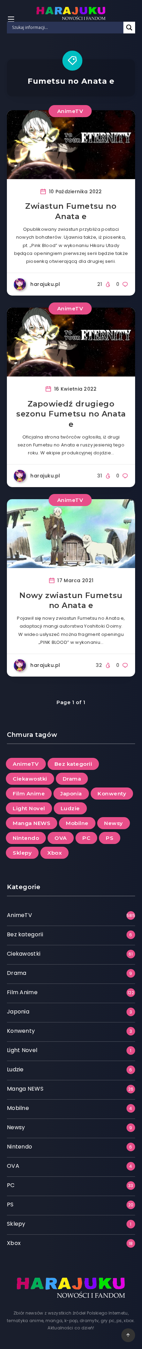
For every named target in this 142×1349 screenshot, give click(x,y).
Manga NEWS (31, 823)
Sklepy (22, 852)
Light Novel (29, 808)
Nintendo (26, 838)
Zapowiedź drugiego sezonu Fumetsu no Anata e (71, 414)
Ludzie (70, 808)
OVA (60, 838)
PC (86, 838)
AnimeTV (70, 111)
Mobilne (77, 823)
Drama (72, 778)
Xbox (54, 852)
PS (109, 838)
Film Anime (29, 793)
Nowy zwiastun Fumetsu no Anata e (71, 600)
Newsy (113, 823)
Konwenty (112, 793)
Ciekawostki (30, 778)
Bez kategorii (73, 764)
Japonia (71, 793)
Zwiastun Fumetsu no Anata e (70, 211)
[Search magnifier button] (129, 27)
